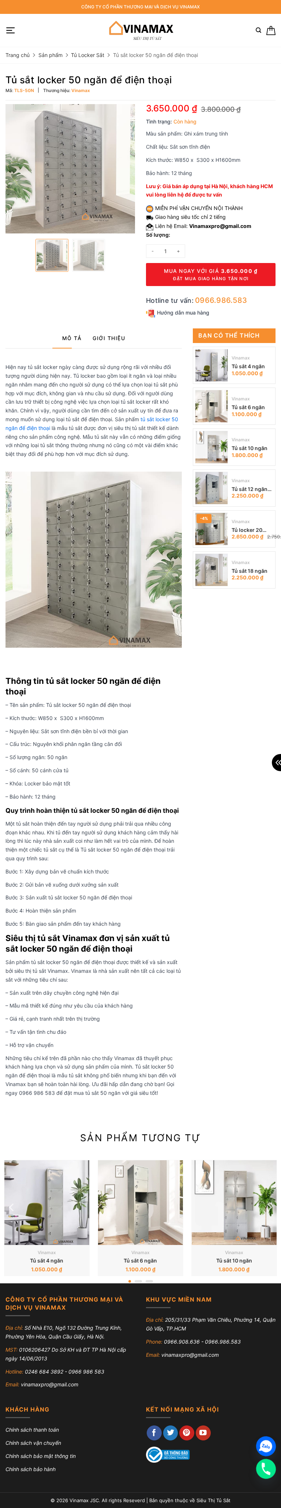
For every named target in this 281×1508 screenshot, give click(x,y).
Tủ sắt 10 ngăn (249, 448)
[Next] (269, 1207)
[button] (10, 31)
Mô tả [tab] (72, 338)
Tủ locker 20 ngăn (247, 530)
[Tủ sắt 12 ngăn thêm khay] (211, 488)
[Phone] (266, 1469)
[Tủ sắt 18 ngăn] (211, 569)
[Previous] (12, 1207)
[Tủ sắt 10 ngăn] (211, 447)
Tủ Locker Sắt (87, 55)
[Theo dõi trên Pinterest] (186, 1432)
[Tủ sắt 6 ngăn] (211, 406)
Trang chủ (17, 55)
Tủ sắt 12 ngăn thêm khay (249, 490)
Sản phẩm (50, 55)
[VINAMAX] (141, 31)
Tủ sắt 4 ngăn (248, 366)
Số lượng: (158, 235)
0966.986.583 (221, 300)
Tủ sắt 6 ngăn (248, 407)
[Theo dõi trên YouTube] (203, 1432)
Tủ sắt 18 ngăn (249, 571)
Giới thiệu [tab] (109, 338)
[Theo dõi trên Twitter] (170, 1432)
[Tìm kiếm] (258, 30)
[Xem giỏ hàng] (271, 30)
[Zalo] (266, 1446)
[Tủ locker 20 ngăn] (211, 529)
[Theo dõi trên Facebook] (154, 1432)
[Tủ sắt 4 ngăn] (211, 365)
